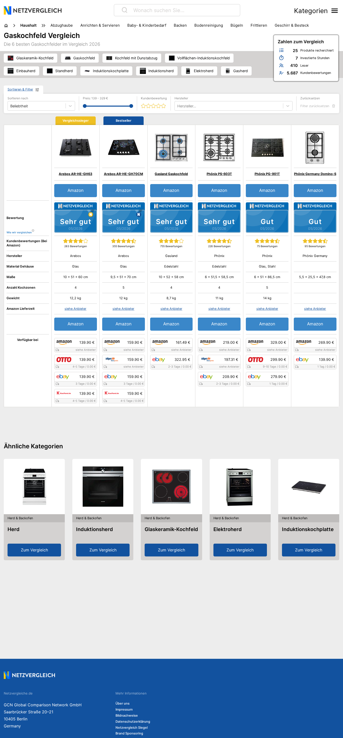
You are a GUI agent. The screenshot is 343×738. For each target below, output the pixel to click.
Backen (180, 25)
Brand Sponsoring (129, 733)
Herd (14, 529)
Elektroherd (227, 529)
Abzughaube (61, 25)
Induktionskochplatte (308, 529)
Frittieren (259, 25)
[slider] (85, 106)
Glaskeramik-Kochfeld (171, 529)
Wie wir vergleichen (19, 232)
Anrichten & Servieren (100, 25)
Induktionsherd (94, 529)
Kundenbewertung (154, 98)
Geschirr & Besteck (292, 25)
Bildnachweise (127, 715)
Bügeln (237, 25)
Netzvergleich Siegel (132, 727)
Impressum (124, 709)
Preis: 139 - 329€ (95, 98)
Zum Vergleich (34, 549)
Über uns (123, 703)
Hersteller (181, 98)
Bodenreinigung (208, 25)
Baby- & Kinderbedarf (146, 25)
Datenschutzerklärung (133, 721)
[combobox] (177, 106)
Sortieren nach (18, 98)
